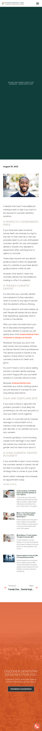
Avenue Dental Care (21, 383)
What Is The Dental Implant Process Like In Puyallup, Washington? (26, 515)
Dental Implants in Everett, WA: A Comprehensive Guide (27, 556)
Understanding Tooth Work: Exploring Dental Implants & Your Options (27, 492)
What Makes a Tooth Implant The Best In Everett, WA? (27, 536)
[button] (37, 3)
